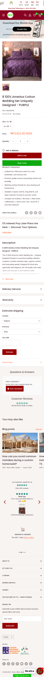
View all (39, 429)
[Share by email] (40, 212)
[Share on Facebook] (26, 212)
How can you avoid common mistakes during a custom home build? (19, 460)
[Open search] (25, 15)
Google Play (22, 29)
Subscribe (10, 626)
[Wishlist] (34, 15)
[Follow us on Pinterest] (17, 663)
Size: (6, 122)
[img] (22, 485)
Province (5, 327)
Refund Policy (7, 362)
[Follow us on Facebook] (4, 663)
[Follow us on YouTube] (21, 663)
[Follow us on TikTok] (26, 663)
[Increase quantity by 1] (27, 141)
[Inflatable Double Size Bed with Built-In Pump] (22, 510)
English (6, 637)
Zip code (5, 337)
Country (5, 316)
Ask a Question (16, 389)
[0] (39, 15)
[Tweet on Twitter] (35, 212)
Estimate (9, 352)
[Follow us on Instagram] (13, 663)
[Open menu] (3, 15)
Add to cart (22, 155)
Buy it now (22, 163)
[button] (5, 502)
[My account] (30, 15)
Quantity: (5, 141)
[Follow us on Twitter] (8, 663)
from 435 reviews (22, 488)
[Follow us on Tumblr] (30, 663)
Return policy (28, 537)
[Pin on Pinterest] (31, 212)
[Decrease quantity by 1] (13, 141)
